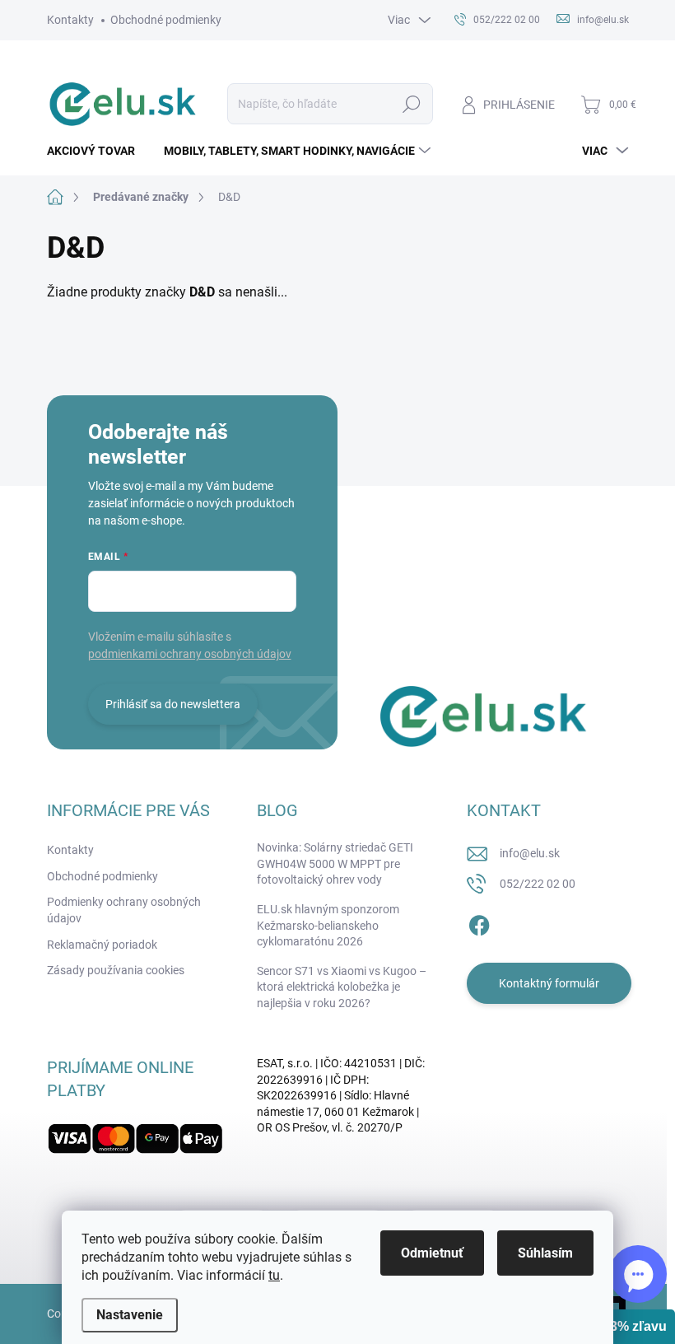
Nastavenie (129, 1315)
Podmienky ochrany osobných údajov (124, 910)
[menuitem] (97, 150)
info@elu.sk (530, 853)
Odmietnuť (432, 1253)
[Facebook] (479, 923)
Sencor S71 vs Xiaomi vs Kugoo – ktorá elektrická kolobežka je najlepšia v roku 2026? (341, 987)
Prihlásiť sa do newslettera (172, 704)
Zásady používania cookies (115, 970)
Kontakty (70, 19)
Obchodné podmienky (165, 19)
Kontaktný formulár (549, 983)
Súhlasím (545, 1253)
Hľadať (411, 103)
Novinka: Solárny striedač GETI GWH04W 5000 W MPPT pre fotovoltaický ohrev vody (335, 863)
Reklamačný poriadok (102, 944)
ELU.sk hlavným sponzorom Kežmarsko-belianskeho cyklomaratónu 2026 (328, 925)
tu (274, 1275)
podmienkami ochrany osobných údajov (189, 653)
